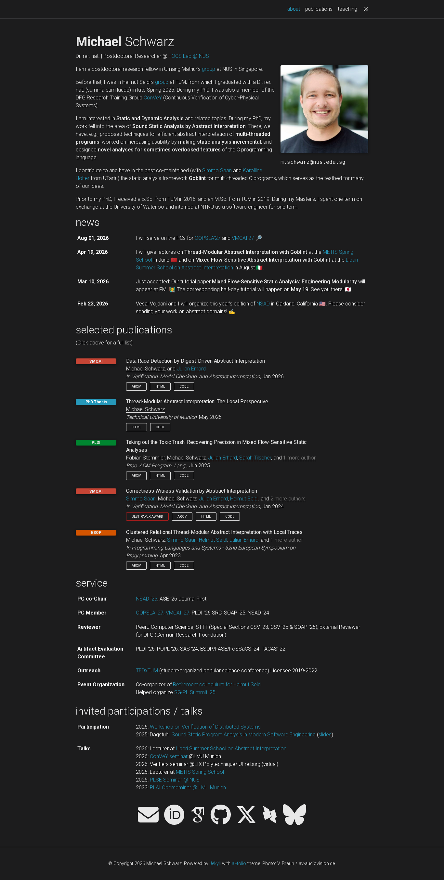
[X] (246, 815)
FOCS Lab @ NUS (189, 56)
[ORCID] (174, 815)
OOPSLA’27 (208, 238)
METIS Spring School (200, 772)
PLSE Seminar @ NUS (175, 780)
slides (325, 734)
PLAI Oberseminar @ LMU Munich (188, 787)
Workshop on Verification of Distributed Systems (205, 727)
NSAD (263, 304)
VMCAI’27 (243, 238)
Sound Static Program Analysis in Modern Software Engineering (244, 734)
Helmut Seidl (244, 499)
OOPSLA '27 (149, 613)
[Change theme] (364, 7)
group (208, 69)
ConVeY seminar (169, 756)
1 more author (299, 458)
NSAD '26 (146, 599)
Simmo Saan (217, 170)
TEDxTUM (147, 670)
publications (319, 9)
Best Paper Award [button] (147, 516)
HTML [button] (160, 386)
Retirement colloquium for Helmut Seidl (217, 684)
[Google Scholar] (197, 815)
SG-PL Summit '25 (194, 692)
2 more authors (288, 499)
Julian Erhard (191, 369)
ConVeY (153, 98)
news (88, 222)
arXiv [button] (136, 386)
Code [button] (184, 386)
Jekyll (215, 863)
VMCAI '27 (177, 613)
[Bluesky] (294, 815)
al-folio (239, 863)
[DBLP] (270, 815)
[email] (148, 815)
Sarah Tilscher (255, 458)
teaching (347, 9)
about (295, 9)
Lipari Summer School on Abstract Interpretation (231, 748)
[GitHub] (221, 815)
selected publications (124, 330)
